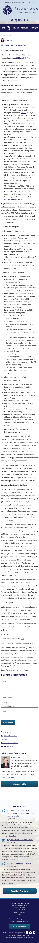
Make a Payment (19, 926)
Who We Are (9, 28)
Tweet (24, 45)
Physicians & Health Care (9, 736)
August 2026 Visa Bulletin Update (20, 840)
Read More (10, 777)
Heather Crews (15, 757)
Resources (25, 28)
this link (11, 595)
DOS (23, 55)
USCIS (23, 112)
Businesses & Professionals (9, 743)
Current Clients (34, 28)
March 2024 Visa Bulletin (20, 58)
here (22, 639)
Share (19, 45)
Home (3, 28)
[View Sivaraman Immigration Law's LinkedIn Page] (30, 932)
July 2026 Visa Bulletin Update (19, 863)
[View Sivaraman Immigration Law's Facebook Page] (27, 932)
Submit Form (8, 722)
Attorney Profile (19, 784)
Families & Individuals (8, 746)
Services (16, 28)
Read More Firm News (19, 891)
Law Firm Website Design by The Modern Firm (19, 938)
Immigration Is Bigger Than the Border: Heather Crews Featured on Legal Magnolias (21, 813)
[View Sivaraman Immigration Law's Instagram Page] (34, 932)
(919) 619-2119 (19, 20)
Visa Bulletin (25, 670)
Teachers (4, 739)
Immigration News (14, 670)
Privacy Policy (26, 935)
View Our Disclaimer (15, 935)
